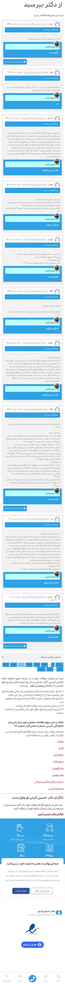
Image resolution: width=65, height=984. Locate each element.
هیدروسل (57, 775)
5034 (60, 669)
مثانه (60, 741)
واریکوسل (57, 768)
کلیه (61, 748)
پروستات (58, 761)
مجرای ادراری (56, 788)
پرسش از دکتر (37, 685)
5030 (29, 664)
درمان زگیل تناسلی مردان (49, 782)
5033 (6, 664)
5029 (37, 664)
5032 (13, 664)
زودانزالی (58, 755)
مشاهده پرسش (51, 29)
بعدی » (41, 669)
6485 (50, 669)
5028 (44, 664)
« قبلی (59, 664)
